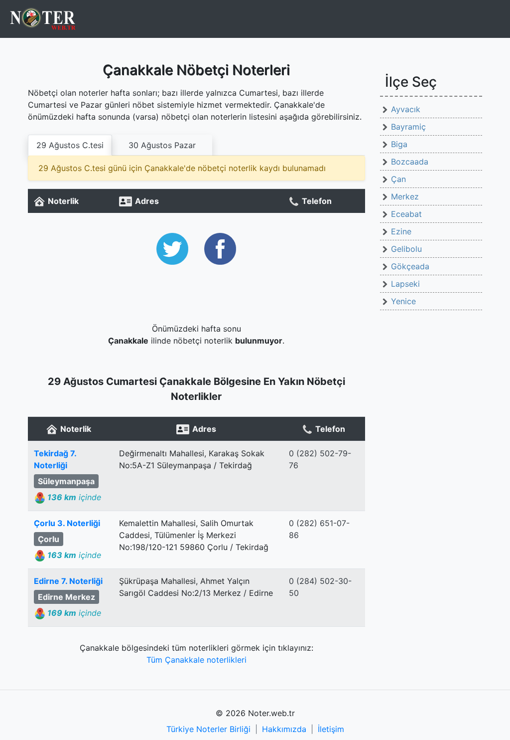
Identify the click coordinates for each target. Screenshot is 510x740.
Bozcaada (409, 162)
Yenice (403, 301)
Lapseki (405, 284)
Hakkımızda (284, 729)
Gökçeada (410, 266)
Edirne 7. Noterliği (68, 581)
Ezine (401, 231)
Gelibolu (406, 249)
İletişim (331, 729)
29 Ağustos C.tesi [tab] (70, 145)
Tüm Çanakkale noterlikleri (196, 660)
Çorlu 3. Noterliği (67, 523)
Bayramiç (408, 127)
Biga (399, 144)
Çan (398, 179)
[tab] (162, 145)
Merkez (405, 196)
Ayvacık (405, 109)
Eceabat (406, 214)
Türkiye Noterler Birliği (208, 729)
